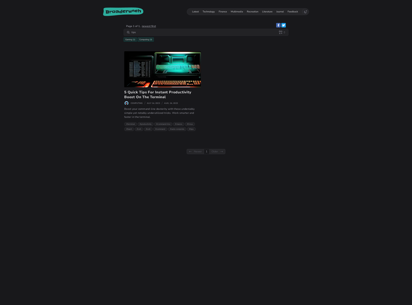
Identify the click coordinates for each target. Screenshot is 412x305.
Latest (195, 11)
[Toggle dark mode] (305, 12)
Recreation (252, 11)
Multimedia (237, 11)
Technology (209, 11)
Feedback (293, 11)
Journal (280, 11)
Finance (223, 11)
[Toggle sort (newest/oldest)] (284, 32)
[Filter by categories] (281, 32)
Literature (267, 11)
